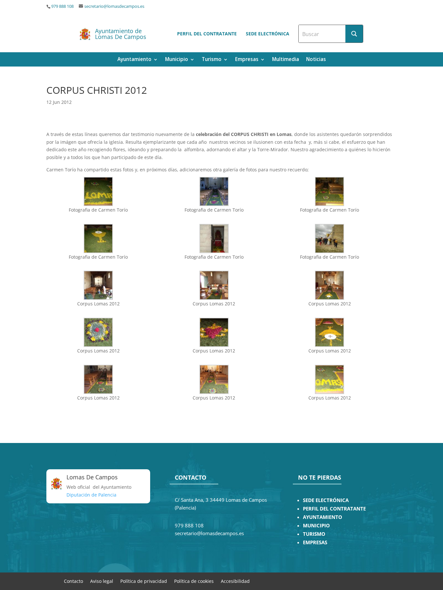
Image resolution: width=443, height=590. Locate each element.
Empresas (246, 60)
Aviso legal (101, 581)
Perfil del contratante (207, 34)
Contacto (73, 581)
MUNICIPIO (316, 525)
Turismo (212, 60)
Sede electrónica (267, 34)
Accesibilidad (235, 581)
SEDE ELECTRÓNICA (326, 500)
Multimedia (285, 60)
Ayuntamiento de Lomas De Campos (120, 34)
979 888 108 (62, 6)
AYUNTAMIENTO (322, 517)
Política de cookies (194, 581)
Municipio (176, 60)
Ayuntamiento (134, 60)
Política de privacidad (143, 581)
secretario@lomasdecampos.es (114, 6)
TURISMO (314, 534)
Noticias (316, 60)
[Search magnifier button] (354, 34)
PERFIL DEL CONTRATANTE (334, 508)
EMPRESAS (315, 542)
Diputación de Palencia (91, 495)
